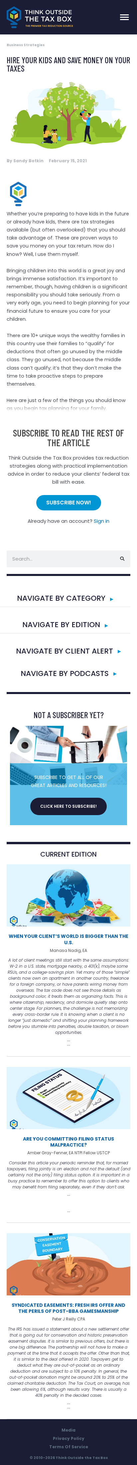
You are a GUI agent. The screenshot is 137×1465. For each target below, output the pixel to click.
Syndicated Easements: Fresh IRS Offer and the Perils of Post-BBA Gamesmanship (68, 1308)
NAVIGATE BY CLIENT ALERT (64, 651)
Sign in (101, 520)
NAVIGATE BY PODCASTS (65, 673)
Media (68, 1430)
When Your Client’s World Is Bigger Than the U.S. (68, 939)
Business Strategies (26, 44)
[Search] (122, 559)
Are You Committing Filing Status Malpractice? (68, 1142)
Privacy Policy (68, 1438)
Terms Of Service (68, 1447)
